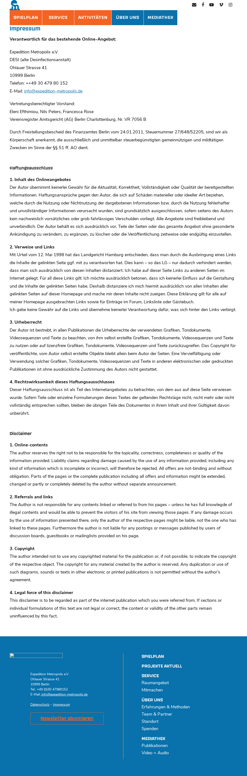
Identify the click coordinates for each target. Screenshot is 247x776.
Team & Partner (157, 714)
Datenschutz (39, 705)
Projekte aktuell (162, 666)
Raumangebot (155, 683)
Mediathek (160, 17)
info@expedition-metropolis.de (53, 91)
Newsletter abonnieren (67, 718)
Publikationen (155, 746)
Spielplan (26, 17)
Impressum (61, 705)
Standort (150, 722)
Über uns (152, 700)
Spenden (150, 729)
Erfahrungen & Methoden (166, 707)
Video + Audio (155, 753)
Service (58, 17)
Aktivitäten (93, 17)
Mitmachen (152, 690)
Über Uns (127, 17)
